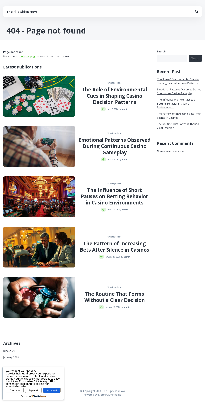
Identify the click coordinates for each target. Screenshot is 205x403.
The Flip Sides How (21, 12)
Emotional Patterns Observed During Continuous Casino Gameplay (114, 146)
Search (161, 51)
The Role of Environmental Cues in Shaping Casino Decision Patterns (114, 95)
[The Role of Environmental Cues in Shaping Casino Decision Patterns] (39, 96)
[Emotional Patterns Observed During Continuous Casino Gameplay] (39, 146)
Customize (15, 390)
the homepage (27, 56)
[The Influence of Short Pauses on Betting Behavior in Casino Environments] (39, 196)
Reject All (33, 390)
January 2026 (11, 357)
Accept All (52, 390)
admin (125, 109)
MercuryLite (105, 394)
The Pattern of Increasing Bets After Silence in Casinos (114, 246)
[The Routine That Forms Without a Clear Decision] (39, 297)
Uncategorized (114, 82)
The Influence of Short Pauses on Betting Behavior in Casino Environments (114, 196)
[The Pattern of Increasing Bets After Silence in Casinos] (39, 247)
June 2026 (9, 351)
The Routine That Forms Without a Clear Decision (114, 296)
